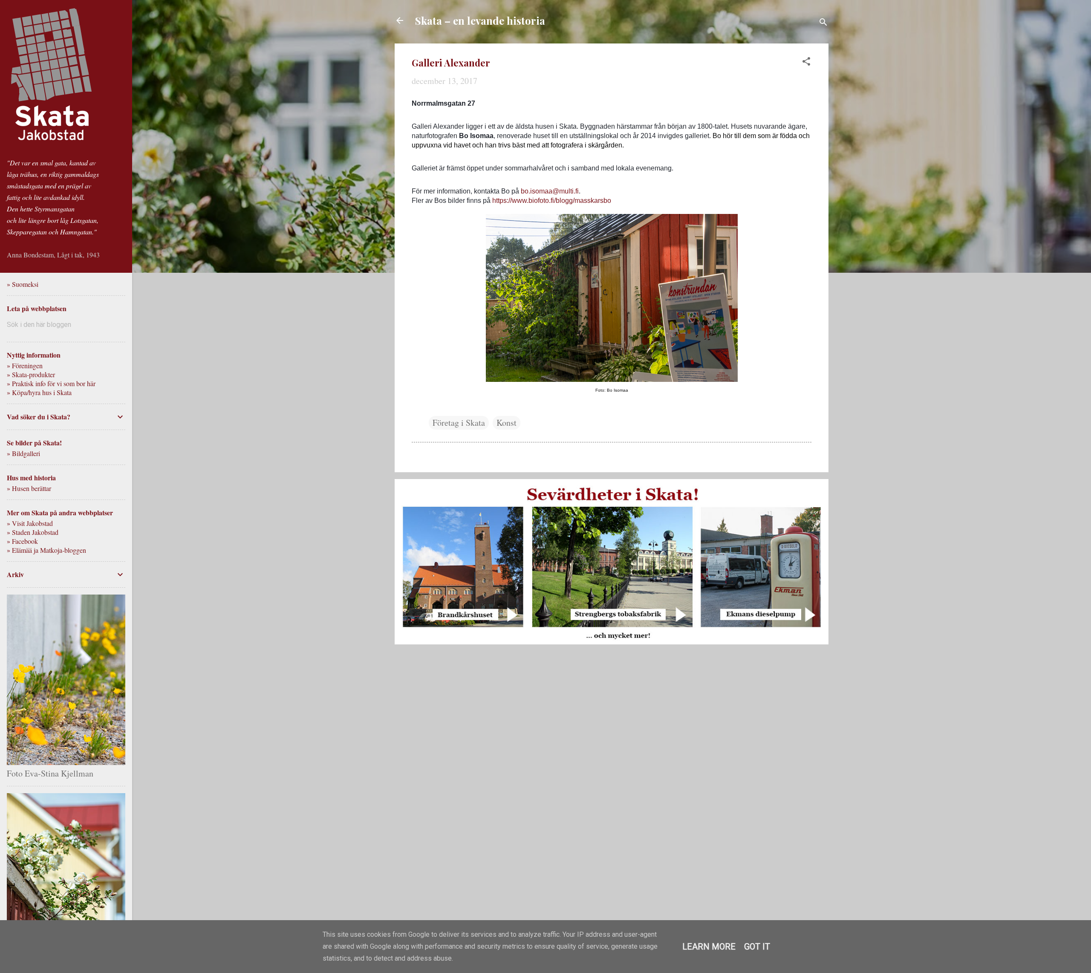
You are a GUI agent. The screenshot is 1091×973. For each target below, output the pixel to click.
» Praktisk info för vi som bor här (51, 383)
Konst (506, 422)
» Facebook (22, 541)
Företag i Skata (459, 422)
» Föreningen (25, 365)
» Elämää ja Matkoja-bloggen (46, 550)
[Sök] (823, 23)
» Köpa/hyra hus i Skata (39, 392)
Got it (757, 946)
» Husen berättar (29, 488)
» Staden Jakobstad (32, 532)
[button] (806, 62)
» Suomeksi (22, 284)
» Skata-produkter (31, 374)
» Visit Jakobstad (30, 523)
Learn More (709, 946)
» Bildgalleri (23, 453)
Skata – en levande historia (480, 20)
